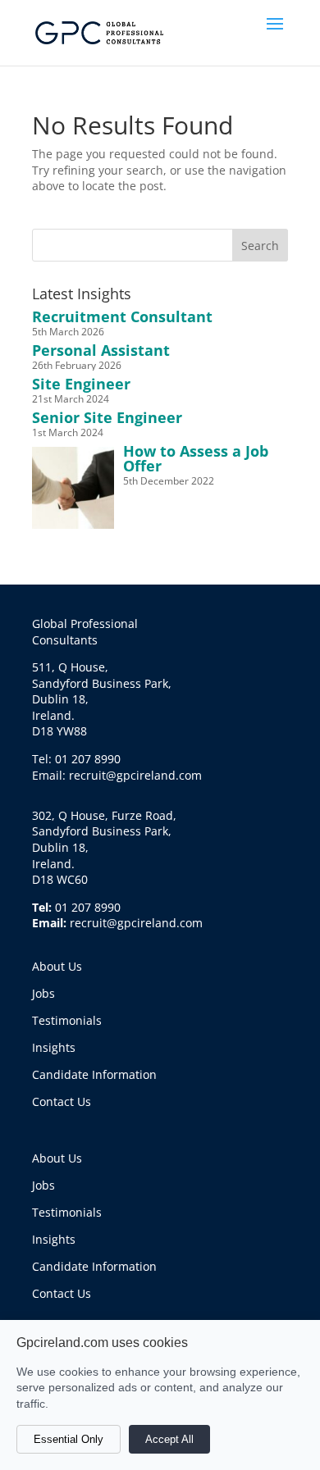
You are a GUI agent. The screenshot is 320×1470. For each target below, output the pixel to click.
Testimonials (67, 1020)
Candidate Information (94, 1074)
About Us (57, 966)
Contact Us (61, 1101)
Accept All (169, 1439)
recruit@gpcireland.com (136, 923)
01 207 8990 (88, 907)
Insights (53, 1047)
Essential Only (68, 1439)
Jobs (43, 993)
